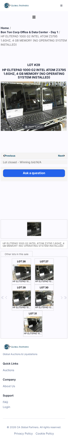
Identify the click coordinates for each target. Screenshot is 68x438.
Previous (10, 155)
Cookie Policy (45, 433)
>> (65, 297)
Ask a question (34, 173)
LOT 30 (44, 297)
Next (61, 155)
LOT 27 (44, 271)
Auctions (8, 370)
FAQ (5, 402)
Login (6, 407)
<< (2, 297)
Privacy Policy (23, 433)
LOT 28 (22, 297)
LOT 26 (22, 271)
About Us (9, 386)
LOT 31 (33, 323)
